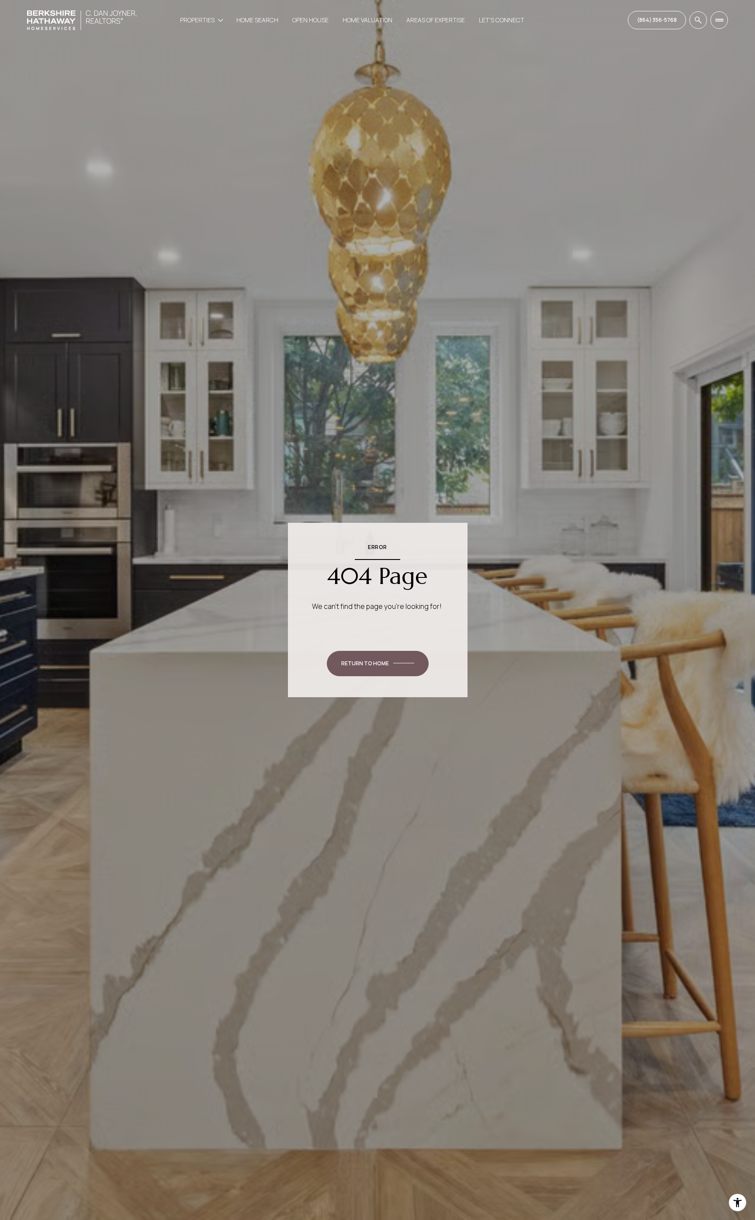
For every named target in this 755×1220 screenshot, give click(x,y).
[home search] (698, 20)
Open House (310, 20)
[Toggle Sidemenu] (719, 20)
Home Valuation (367, 20)
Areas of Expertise (435, 20)
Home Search (257, 20)
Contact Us (657, 20)
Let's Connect (501, 20)
